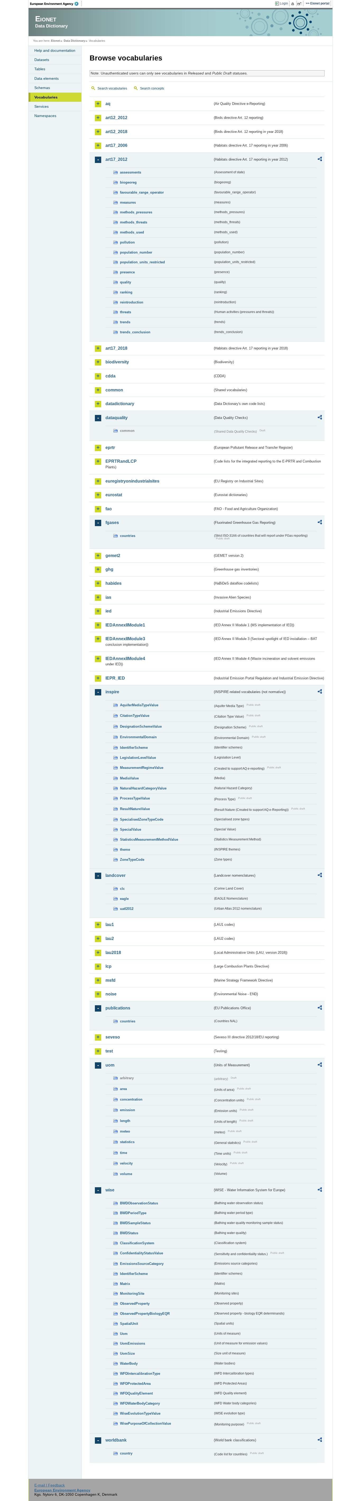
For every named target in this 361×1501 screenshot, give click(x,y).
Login (284, 3)
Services (41, 106)
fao (108, 509)
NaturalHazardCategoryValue (143, 788)
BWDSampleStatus (135, 1223)
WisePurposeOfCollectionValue (145, 1423)
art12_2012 (116, 117)
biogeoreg (128, 182)
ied (108, 611)
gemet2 (112, 555)
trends (125, 322)
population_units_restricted (142, 262)
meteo (125, 1131)
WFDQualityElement (136, 1393)
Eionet (55, 40)
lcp (108, 966)
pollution (127, 242)
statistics (127, 1142)
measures (128, 202)
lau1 (109, 924)
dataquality (116, 417)
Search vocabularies (112, 88)
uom (109, 1065)
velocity (126, 1163)
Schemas (42, 88)
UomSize (127, 1353)
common (114, 390)
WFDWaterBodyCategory (140, 1403)
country (126, 1453)
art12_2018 (116, 131)
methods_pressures (136, 212)
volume (126, 1174)
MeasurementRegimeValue (141, 768)
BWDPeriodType (133, 1213)
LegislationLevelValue (138, 758)
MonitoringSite (132, 1294)
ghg (109, 569)
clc (122, 889)
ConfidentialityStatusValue (141, 1253)
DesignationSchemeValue (141, 726)
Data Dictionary (74, 40)
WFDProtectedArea (135, 1384)
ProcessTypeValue (135, 798)
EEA (56, 3)
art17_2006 (116, 145)
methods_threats (133, 222)
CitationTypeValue (134, 716)
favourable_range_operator (142, 192)
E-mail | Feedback (49, 1485)
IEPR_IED (115, 678)
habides (113, 583)
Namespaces (45, 116)
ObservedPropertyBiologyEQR (145, 1314)
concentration (131, 1099)
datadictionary (119, 403)
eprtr (110, 447)
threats (125, 312)
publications (117, 1008)
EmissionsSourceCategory (142, 1264)
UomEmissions (132, 1343)
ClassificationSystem (137, 1243)
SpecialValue (130, 829)
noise (111, 994)
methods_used (132, 232)
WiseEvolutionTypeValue (140, 1413)
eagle (124, 899)
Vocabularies (46, 97)
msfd (110, 980)
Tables (39, 69)
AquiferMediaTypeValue (139, 705)
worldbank (116, 1440)
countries (127, 536)
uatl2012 (126, 909)
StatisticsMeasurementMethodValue (149, 839)
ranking (126, 292)
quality (125, 282)
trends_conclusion (135, 332)
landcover (115, 875)
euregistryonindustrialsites (132, 481)
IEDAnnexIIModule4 (125, 658)
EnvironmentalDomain (138, 737)
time (123, 1153)
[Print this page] (293, 3)
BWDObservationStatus (139, 1203)
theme (125, 850)
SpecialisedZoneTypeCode (141, 819)
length (125, 1121)
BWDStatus (129, 1233)
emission (127, 1110)
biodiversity (117, 362)
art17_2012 (116, 159)
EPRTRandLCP (121, 461)
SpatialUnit (129, 1324)
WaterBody (129, 1364)
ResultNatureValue (135, 809)
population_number (136, 252)
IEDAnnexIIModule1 (125, 625)
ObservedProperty (135, 1304)
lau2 (109, 938)
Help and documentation (54, 50)
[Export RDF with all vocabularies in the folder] (320, 160)
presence (127, 272)
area (123, 1089)
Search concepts (152, 88)
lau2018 (113, 952)
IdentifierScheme (134, 748)
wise (109, 1190)
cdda (110, 376)
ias (108, 597)
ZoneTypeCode (132, 860)
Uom (124, 1334)
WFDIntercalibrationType (140, 1374)
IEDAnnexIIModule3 (125, 639)
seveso (112, 1037)
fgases (112, 522)
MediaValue (129, 778)
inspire (112, 692)
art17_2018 (116, 348)
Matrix (125, 1284)
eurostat (113, 495)
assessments (130, 172)
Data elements (46, 78)
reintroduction (131, 302)
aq (107, 103)
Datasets (41, 60)
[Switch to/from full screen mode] (300, 3)
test (109, 1051)
